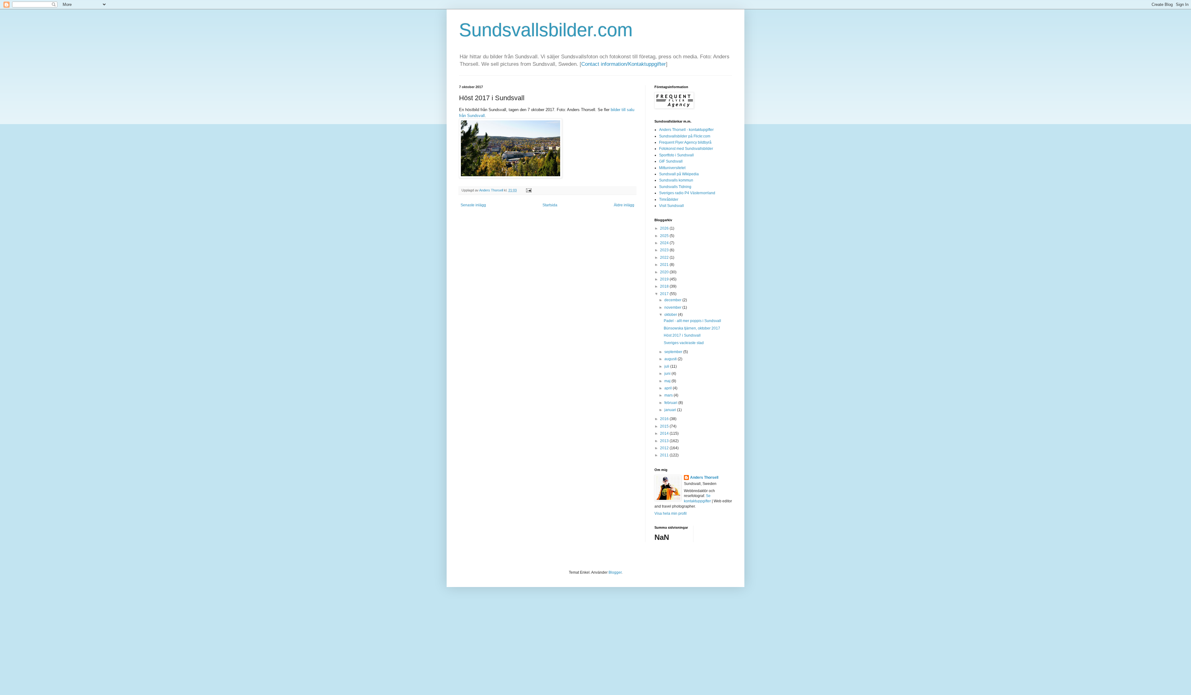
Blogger (615, 572)
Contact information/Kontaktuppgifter (623, 64)
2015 (665, 426)
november (673, 307)
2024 (665, 243)
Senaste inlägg (473, 205)
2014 (665, 433)
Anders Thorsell (491, 190)
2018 (665, 286)
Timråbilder (668, 199)
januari (670, 410)
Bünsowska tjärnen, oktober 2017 (692, 328)
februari (671, 403)
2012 (665, 448)
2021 (665, 264)
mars (669, 395)
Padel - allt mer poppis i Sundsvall (692, 321)
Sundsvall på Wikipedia (679, 174)
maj (667, 381)
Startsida (549, 205)
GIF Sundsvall (671, 161)
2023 (665, 250)
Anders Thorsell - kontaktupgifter (686, 130)
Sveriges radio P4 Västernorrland (687, 193)
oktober (671, 314)
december (673, 300)
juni (667, 373)
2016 (665, 419)
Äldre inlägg (624, 205)
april (668, 388)
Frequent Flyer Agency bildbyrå (685, 142)
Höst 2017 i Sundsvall (682, 335)
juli (667, 366)
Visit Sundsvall (671, 206)
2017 (665, 294)
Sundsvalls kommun (676, 180)
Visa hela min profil (670, 513)
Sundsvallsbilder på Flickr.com (684, 136)
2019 (665, 279)
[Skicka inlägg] (528, 190)
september (673, 352)
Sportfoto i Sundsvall (676, 155)
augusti (671, 359)
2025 (665, 236)
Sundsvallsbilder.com (546, 30)
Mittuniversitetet (672, 168)
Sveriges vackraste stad (684, 343)
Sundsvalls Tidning (675, 187)
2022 (665, 257)
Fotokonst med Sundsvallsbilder (686, 148)
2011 (665, 455)
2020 (665, 272)
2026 (665, 228)
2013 (665, 441)
